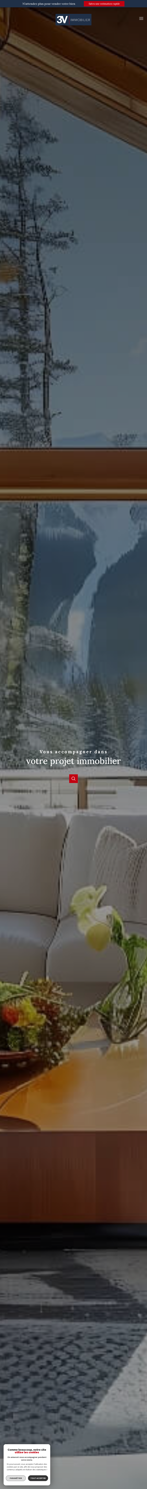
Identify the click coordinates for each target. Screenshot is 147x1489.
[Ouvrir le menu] (142, 18)
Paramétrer (16, 1478)
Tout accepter (38, 1478)
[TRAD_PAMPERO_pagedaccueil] (73, 24)
